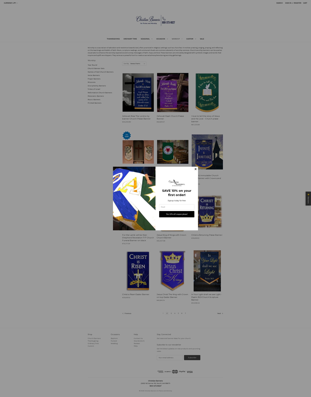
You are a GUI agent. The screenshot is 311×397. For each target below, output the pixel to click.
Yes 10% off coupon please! (177, 214)
